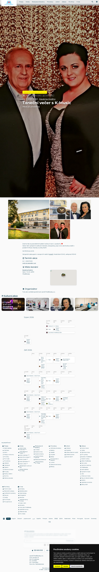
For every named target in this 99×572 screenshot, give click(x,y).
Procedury (50, 1)
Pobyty (21, 1)
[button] (63, 275)
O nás (78, 1)
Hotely (28, 1)
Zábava (64, 1)
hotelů (51, 254)
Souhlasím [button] (57, 566)
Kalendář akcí (6, 442)
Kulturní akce (37, 95)
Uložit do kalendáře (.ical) (29, 263)
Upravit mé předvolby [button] (77, 566)
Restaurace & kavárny (38, 1)
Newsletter (30, 531)
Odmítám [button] (65, 566)
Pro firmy (71, 1)
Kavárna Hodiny (47, 99)
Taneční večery (49, 95)
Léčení (57, 1)
